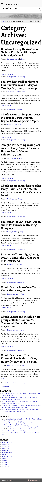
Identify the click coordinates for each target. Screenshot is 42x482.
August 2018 (5, 458)
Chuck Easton (10, 8)
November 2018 (7, 452)
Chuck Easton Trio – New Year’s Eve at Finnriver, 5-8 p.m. (20, 288)
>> (38, 21)
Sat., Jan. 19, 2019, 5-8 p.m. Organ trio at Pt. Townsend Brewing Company (21, 225)
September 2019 (7, 442)
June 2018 (5, 462)
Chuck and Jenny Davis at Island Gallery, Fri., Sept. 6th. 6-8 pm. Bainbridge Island (20, 52)
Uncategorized (11, 76)
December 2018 (6, 450)
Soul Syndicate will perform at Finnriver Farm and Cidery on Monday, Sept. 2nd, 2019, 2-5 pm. (20, 85)
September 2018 (7, 456)
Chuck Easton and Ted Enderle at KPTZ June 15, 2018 (23, 427)
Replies (19, 109)
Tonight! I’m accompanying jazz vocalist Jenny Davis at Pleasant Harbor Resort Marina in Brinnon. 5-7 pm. (21, 149)
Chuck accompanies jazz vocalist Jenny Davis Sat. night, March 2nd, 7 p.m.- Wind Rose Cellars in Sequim (21, 190)
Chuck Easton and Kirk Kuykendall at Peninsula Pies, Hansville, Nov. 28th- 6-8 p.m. (19, 358)
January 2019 (5, 448)
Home (5, 21)
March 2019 (5, 446)
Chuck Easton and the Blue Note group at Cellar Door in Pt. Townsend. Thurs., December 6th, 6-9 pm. (20, 321)
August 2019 (5, 444)
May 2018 (5, 464)
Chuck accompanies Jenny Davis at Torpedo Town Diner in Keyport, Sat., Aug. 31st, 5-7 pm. (20, 118)
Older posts (5, 386)
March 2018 (5, 466)
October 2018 (6, 454)
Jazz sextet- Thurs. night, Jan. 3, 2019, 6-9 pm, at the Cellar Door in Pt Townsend (20, 257)
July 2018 (4, 460)
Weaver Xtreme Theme (35, 480)
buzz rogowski (6, 423)
